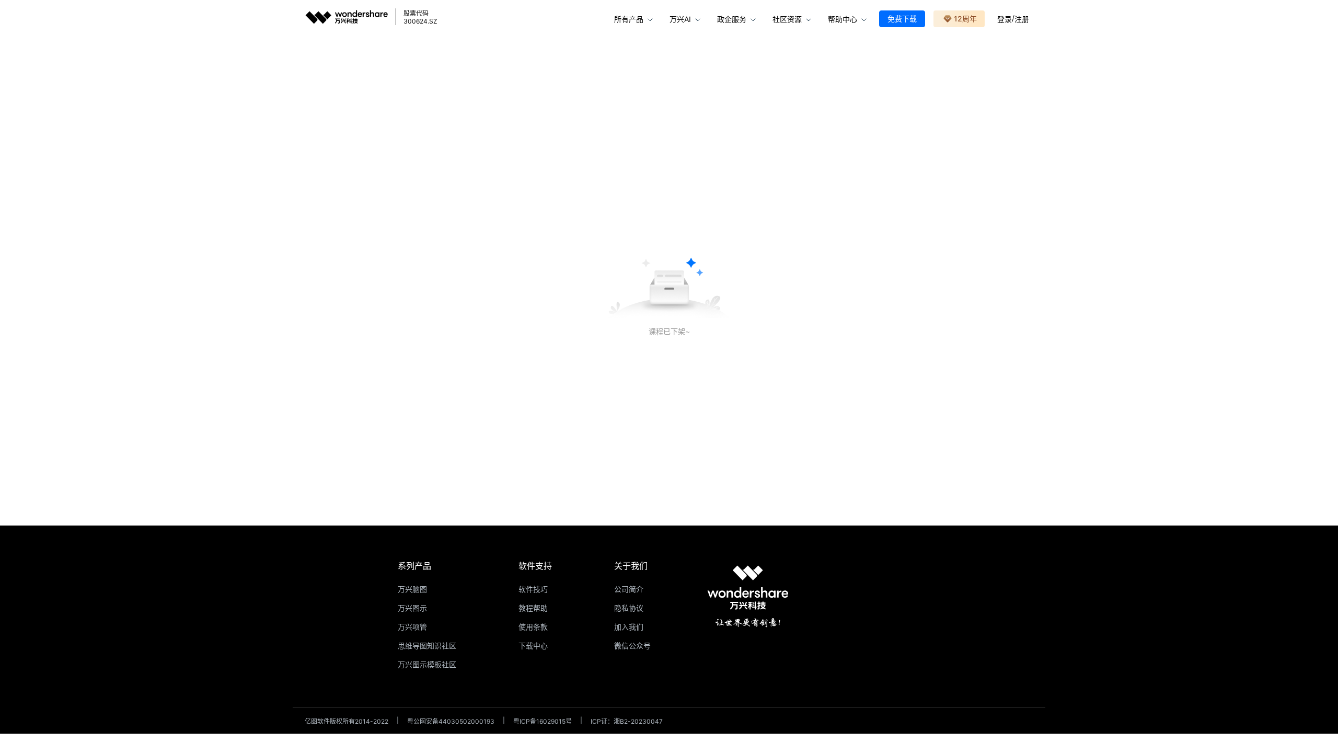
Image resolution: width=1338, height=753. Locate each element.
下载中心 (533, 645)
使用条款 (533, 626)
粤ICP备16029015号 (542, 721)
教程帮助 (533, 607)
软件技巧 (533, 589)
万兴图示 (412, 607)
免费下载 (902, 18)
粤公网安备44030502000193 (450, 721)
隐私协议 (628, 607)
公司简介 (628, 589)
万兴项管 (412, 626)
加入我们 (628, 626)
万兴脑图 (412, 589)
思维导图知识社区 (427, 645)
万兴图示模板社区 (427, 664)
